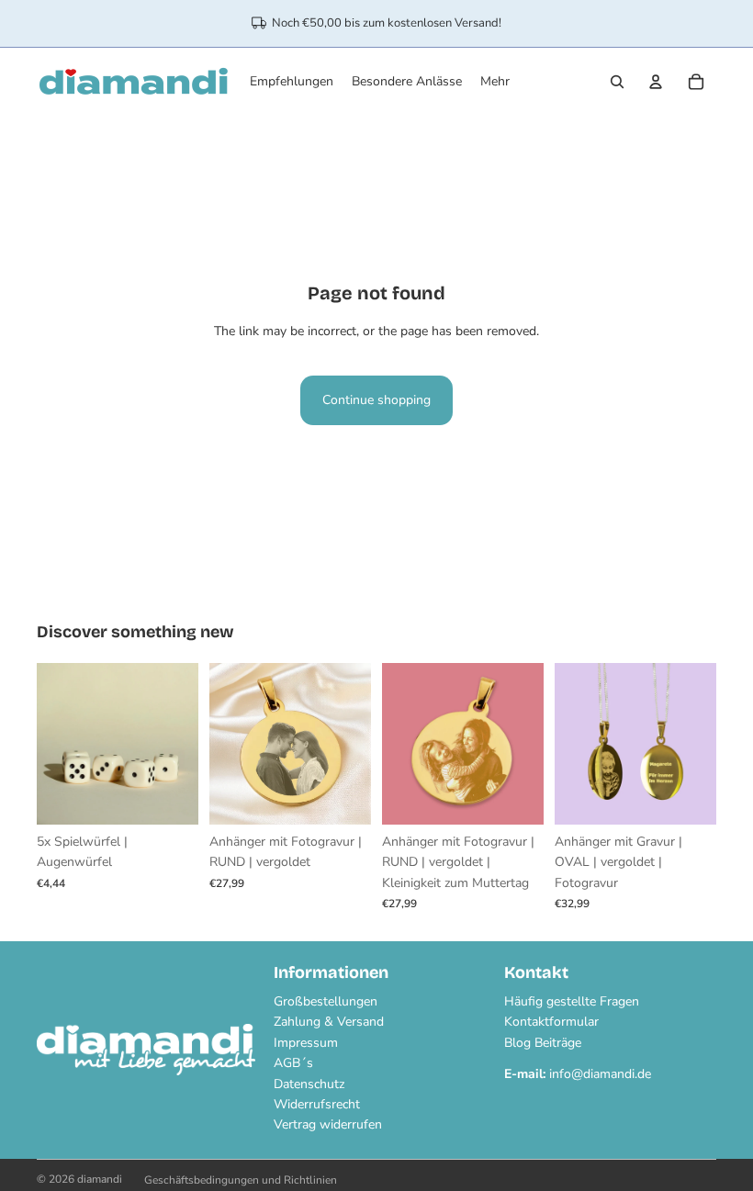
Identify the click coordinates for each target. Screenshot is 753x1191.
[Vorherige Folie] (51, 744)
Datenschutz (309, 1084)
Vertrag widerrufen (328, 1124)
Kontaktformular (551, 1021)
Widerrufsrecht (317, 1104)
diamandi (99, 1179)
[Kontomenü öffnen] (655, 82)
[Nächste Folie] (184, 744)
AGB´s (293, 1063)
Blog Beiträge (542, 1042)
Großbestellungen (325, 1001)
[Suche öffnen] (617, 82)
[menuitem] (495, 82)
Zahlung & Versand (329, 1021)
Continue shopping (376, 400)
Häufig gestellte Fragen (571, 1001)
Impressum (306, 1042)
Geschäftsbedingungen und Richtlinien (240, 1180)
